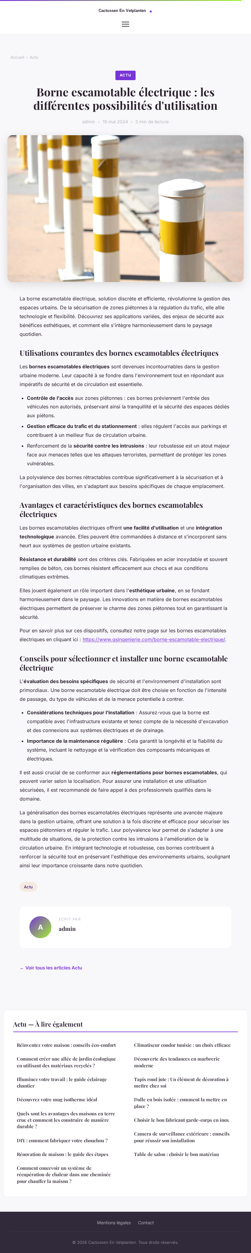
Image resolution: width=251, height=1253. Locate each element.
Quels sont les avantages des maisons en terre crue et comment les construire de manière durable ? (66, 1120)
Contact (146, 1222)
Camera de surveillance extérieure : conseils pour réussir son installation (182, 1137)
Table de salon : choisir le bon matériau (176, 1154)
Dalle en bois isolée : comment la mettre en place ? (180, 1102)
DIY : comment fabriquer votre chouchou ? (62, 1140)
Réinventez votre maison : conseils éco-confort (66, 1045)
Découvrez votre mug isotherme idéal (57, 1099)
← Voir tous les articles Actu (51, 968)
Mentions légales (114, 1222)
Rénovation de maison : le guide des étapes (62, 1154)
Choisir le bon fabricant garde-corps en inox (181, 1120)
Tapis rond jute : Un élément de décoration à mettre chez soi (181, 1082)
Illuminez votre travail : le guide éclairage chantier (62, 1082)
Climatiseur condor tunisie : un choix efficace (182, 1045)
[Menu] (125, 24)
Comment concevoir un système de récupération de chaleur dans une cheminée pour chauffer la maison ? (64, 1174)
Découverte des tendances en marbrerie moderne (177, 1062)
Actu (34, 57)
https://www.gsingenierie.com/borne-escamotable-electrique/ (154, 639)
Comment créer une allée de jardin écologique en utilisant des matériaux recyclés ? (66, 1062)
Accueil (17, 57)
